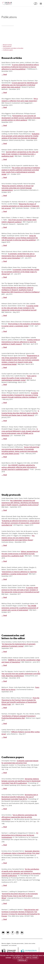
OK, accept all (18, 957)
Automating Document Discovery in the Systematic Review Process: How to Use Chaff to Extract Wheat (20, 896)
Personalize (22, 960)
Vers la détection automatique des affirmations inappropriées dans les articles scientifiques (19, 817)
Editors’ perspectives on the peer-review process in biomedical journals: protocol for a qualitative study (20, 553)
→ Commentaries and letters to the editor (12, 48)
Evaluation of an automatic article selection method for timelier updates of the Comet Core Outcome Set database (20, 136)
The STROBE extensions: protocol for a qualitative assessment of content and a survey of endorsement (20, 608)
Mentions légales (6, 943)
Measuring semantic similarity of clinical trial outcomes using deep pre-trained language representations (17, 188)
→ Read (4, 74)
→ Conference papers (7, 50)
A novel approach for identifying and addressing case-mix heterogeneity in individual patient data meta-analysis (20, 85)
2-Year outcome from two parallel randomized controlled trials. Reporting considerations (21, 673)
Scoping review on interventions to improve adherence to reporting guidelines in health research (21, 342)
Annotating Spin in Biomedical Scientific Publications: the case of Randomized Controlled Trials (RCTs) (20, 797)
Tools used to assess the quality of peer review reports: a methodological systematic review (19, 378)
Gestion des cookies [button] (30, 943)
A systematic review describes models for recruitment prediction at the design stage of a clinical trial (20, 272)
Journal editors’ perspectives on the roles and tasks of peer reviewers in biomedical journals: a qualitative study (20, 154)
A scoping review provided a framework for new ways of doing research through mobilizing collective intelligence (20, 395)
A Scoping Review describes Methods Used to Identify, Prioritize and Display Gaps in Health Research (20, 413)
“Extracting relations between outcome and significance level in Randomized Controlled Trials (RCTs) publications (21, 781)
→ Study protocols (6, 46)
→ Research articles (7, 45)
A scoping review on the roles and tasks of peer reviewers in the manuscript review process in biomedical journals (20, 308)
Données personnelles (17, 943)
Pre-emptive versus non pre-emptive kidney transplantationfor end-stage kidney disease (18, 538)
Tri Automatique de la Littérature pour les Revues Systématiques (20, 835)
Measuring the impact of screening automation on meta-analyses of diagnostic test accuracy (20, 206)
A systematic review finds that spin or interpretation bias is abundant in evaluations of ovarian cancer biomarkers (19, 256)
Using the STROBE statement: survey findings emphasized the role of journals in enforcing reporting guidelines (20, 238)
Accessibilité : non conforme (9, 945)
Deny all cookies (31, 957)
